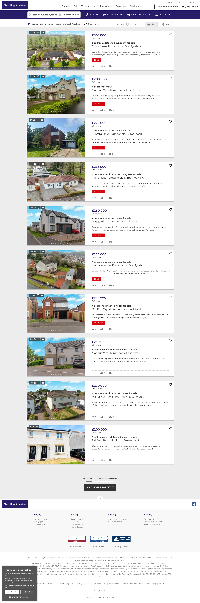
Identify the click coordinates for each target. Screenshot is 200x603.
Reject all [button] (27, 592)
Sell (76, 6)
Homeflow (109, 597)
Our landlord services (153, 522)
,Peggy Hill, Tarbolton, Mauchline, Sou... (100, 225)
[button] (20, 597)
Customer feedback (43, 584)
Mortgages (106, 6)
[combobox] (44, 14)
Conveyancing (40, 524)
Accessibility (89, 584)
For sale (65, 6)
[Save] (170, 34)
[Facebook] (194, 504)
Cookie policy (101, 584)
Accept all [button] (12, 592)
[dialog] (19, 583)
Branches (121, 6)
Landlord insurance (152, 524)
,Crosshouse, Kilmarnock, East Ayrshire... (100, 50)
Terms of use (113, 584)
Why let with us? (151, 519)
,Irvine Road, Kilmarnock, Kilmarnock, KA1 (100, 181)
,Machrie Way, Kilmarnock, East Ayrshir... (100, 94)
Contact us (180, 2)
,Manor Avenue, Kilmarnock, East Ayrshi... (100, 269)
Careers (192, 2)
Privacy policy (76, 584)
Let (94, 6)
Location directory (61, 584)
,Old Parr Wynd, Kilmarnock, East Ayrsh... (100, 313)
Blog (169, 2)
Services (134, 6)
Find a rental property (116, 519)
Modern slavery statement (132, 584)
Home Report (77, 527)
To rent (85, 6)
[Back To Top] (100, 499)
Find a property (40, 519)
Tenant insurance (114, 522)
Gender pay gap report (155, 584)
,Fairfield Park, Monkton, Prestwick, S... (100, 444)
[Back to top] (15, 504)
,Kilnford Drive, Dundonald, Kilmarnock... (100, 137)
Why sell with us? (78, 524)
